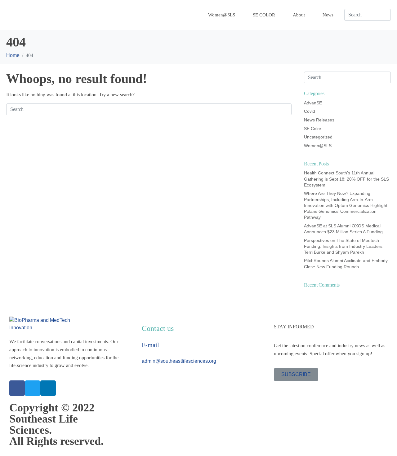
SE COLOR (264, 14)
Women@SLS (221, 14)
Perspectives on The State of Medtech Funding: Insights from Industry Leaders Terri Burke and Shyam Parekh (343, 246)
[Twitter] (32, 388)
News (328, 14)
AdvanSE (313, 102)
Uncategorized (318, 136)
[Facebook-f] (17, 388)
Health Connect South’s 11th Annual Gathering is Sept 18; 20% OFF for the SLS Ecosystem (346, 178)
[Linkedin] (48, 388)
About (299, 14)
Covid (309, 111)
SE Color (312, 128)
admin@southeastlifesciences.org (179, 361)
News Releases (319, 119)
